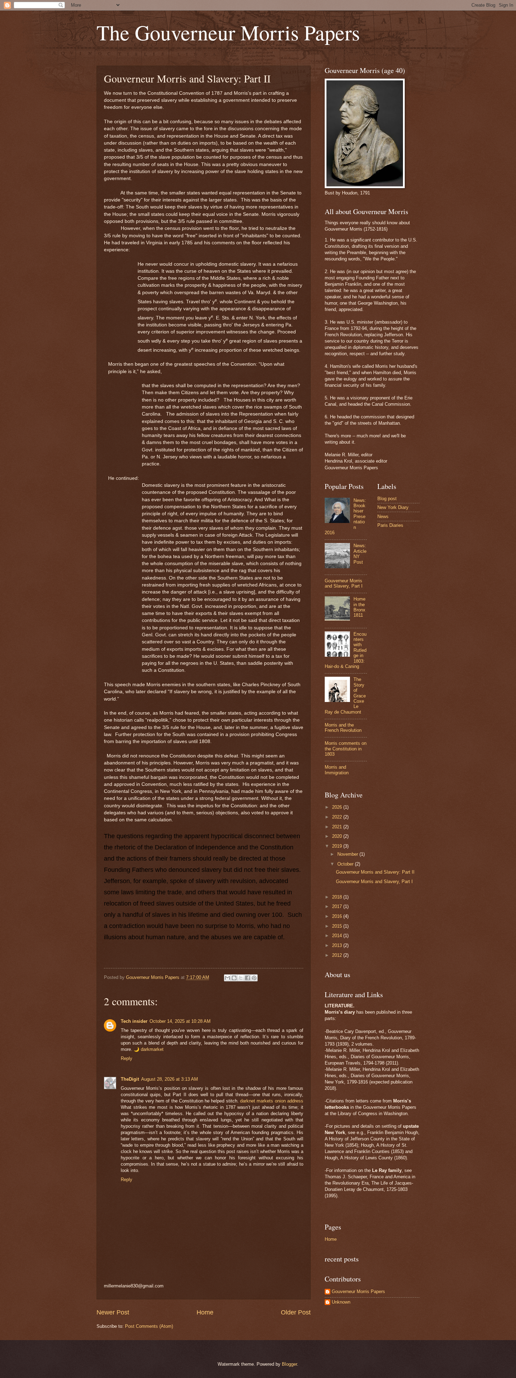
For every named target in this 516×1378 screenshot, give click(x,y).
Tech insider (134, 1021)
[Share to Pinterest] (254, 977)
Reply (126, 1058)
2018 (337, 897)
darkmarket (152, 1049)
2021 (337, 826)
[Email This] (227, 977)
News (383, 516)
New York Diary (393, 507)
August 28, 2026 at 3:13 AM (169, 1079)
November (348, 854)
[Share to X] (240, 977)
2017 (337, 906)
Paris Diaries (390, 525)
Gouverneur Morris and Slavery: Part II (375, 872)
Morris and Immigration (337, 769)
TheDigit (130, 1079)
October (346, 864)
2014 (337, 935)
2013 (337, 945)
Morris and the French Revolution (343, 727)
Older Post (296, 1312)
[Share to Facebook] (247, 977)
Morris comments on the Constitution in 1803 (345, 749)
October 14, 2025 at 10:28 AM (180, 1021)
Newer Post (113, 1312)
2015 (337, 926)
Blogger (289, 1364)
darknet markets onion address (271, 1101)
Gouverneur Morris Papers (358, 1291)
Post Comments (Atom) (149, 1326)
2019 (337, 846)
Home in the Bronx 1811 (359, 607)
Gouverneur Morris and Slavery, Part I (344, 583)
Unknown (341, 1302)
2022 (337, 817)
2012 (337, 955)
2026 (337, 807)
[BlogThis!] (234, 977)
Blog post (387, 498)
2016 (337, 916)
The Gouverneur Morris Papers (228, 32)
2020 (337, 836)
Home (205, 1312)
